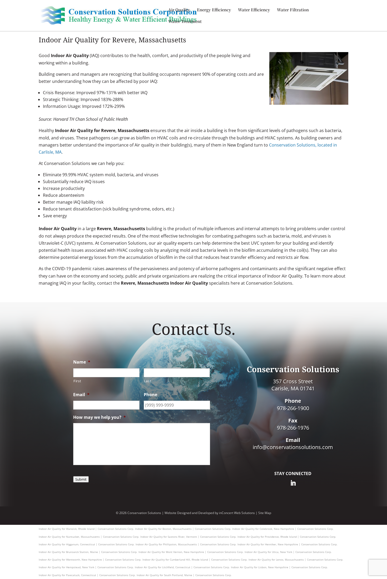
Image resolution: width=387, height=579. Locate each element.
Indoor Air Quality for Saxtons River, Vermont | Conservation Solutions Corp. (188, 536)
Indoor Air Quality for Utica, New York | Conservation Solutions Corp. (288, 552)
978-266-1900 (293, 408)
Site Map (264, 513)
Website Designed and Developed (189, 513)
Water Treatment (185, 21)
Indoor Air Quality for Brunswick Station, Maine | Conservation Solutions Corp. (88, 552)
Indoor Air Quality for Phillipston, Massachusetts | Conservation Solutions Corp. (186, 544)
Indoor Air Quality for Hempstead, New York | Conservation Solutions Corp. (86, 567)
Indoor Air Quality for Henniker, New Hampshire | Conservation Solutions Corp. (287, 544)
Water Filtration (293, 10)
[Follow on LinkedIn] (293, 483)
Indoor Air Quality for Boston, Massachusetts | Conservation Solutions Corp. (183, 529)
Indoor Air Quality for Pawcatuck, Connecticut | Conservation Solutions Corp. (87, 575)
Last (147, 381)
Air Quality (179, 10)
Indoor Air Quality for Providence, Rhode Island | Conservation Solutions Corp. (286, 536)
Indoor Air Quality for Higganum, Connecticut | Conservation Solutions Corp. (87, 544)
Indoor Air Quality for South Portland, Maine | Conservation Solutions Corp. (184, 575)
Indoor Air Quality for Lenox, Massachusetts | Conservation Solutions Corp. (296, 559)
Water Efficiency (254, 10)
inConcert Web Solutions (237, 513)
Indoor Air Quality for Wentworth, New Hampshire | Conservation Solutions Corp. (90, 559)
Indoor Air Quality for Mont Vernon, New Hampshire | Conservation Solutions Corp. (191, 552)
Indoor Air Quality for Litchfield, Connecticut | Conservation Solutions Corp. (182, 567)
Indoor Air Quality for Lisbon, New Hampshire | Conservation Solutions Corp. (279, 567)
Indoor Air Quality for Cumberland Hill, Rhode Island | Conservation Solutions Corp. (194, 559)
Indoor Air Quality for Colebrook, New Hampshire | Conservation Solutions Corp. (283, 529)
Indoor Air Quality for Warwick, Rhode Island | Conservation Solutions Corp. (86, 529)
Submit (81, 479)
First (77, 381)
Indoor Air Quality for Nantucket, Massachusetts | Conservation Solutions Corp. (89, 536)
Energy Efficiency (214, 10)
